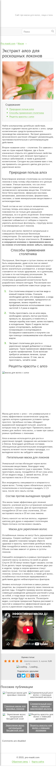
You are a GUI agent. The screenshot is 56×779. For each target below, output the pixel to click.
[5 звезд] (21, 661)
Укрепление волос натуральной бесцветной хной (15, 728)
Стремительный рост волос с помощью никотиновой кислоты (41, 706)
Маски (21, 43)
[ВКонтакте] (19, 675)
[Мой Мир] (32, 675)
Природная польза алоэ (21, 109)
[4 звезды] (18, 661)
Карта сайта (38, 761)
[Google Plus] (37, 675)
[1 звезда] (6, 661)
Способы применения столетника (26, 113)
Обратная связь (20, 761)
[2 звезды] (10, 661)
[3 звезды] (14, 661)
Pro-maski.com (8, 43)
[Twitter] (23, 675)
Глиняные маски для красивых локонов (15, 707)
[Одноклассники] (28, 675)
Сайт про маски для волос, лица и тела (34, 15)
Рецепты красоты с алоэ (21, 116)
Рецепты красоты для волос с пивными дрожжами (41, 728)
